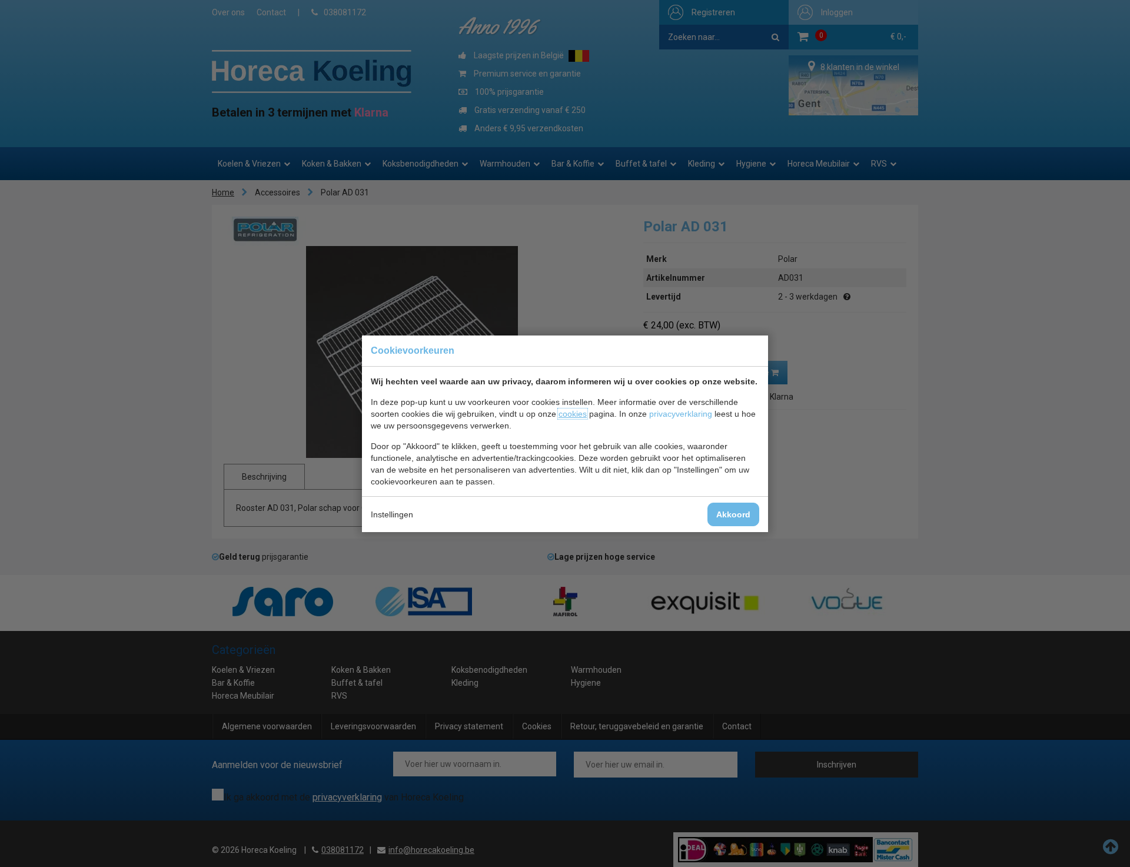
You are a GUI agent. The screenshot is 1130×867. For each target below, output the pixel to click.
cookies (573, 413)
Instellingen (392, 514)
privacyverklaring (680, 413)
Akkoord (733, 514)
